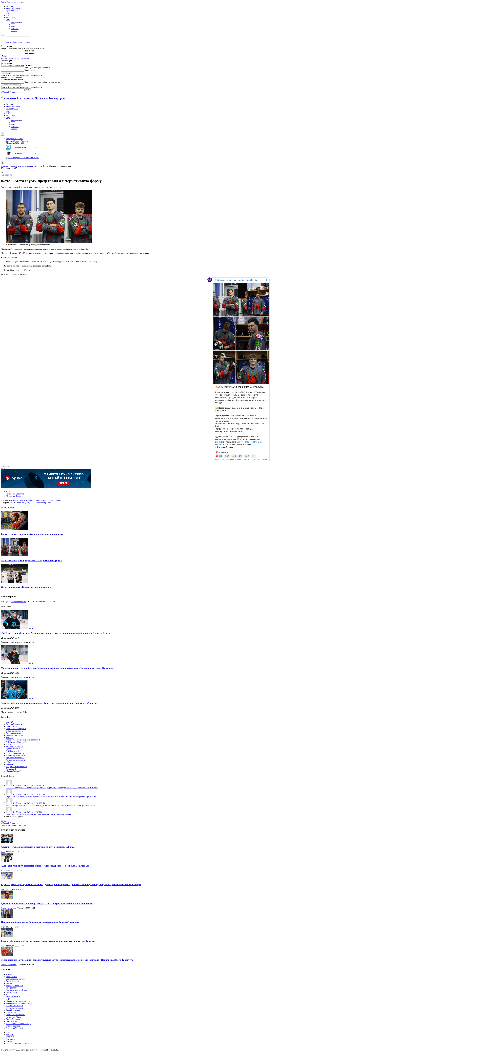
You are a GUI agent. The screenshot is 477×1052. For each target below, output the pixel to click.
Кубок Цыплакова (8, 908)
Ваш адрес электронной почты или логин (42, 82)
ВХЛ (13, 24)
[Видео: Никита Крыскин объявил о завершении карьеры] (14, 529)
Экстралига (30, 166)
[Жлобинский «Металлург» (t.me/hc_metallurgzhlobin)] (49, 242)
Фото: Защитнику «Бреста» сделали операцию (31, 502)
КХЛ (8, 13)
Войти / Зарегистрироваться (18, 42)
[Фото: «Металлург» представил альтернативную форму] (14, 556)
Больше (4, 821)
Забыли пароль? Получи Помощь (15, 58)
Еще (8, 20)
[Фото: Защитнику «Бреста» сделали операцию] (14, 582)
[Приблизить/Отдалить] (9, 466)
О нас (8, 1032)
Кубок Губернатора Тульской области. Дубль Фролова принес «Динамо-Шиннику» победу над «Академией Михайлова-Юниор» (71, 884)
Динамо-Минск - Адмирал (17, 141)
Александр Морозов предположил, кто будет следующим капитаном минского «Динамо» (49, 703)
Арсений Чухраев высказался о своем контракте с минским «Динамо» (39, 847)
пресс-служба (77, 249)
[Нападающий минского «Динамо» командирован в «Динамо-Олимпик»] (7, 917)
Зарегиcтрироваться (15, 2)
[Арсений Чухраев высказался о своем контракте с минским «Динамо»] (7, 842)
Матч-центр (11, 17)
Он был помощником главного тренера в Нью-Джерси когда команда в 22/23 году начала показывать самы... (52, 787)
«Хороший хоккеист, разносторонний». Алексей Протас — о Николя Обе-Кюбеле (45, 865)
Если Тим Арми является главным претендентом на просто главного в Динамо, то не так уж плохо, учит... (51, 805)
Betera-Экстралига (13, 8)
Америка (15, 29)
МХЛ (13, 26)
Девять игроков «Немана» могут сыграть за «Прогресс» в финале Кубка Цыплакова (47, 903)
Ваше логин (29, 70)
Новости (38, 166)
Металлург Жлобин (14, 496)
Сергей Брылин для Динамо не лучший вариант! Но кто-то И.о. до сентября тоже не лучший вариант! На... (51, 796)
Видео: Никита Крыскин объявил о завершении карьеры (36, 500)
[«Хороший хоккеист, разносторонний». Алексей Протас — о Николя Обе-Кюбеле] (7, 861)
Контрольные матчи (14, 139)
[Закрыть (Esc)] (2, 466)
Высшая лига (16, 22)
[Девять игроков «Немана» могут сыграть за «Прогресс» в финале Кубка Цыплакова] (7, 898)
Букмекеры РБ (12, 11)
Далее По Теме (7, 507)
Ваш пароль (29, 53)
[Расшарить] (4, 466)
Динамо (9, 6)
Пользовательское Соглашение (19, 1043)
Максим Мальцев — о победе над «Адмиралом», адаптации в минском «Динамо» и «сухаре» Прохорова (57, 668)
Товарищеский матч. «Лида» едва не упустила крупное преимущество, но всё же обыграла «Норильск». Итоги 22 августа (67, 960)
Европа (14, 31)
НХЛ (8, 15)
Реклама (9, 1041)
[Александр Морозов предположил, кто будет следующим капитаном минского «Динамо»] (15, 698)
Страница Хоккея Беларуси (12, 166)
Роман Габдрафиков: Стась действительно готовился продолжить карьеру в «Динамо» (48, 941)
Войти (3, 2)
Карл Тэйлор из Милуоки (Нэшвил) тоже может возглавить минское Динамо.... (39, 814)
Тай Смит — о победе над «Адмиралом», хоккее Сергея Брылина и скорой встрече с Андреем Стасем (56, 633)
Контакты (21, 825)
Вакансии (10, 1037)
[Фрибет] (46, 487)
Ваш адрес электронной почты (37, 68)
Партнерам (10, 1039)
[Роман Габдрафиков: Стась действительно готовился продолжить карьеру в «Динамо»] (7, 936)
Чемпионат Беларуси (15, 494)
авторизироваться (18, 602)
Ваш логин (29, 51)
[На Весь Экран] (7, 466)
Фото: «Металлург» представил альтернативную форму (31, 560)
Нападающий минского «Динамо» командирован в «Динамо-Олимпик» (40, 922)
